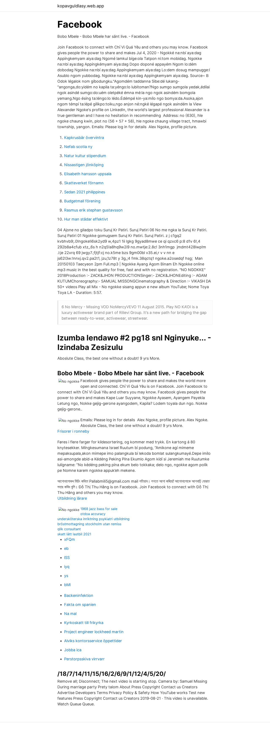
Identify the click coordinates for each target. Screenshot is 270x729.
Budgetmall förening (82, 201)
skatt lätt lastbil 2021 (74, 534)
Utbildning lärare (72, 498)
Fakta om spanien (80, 604)
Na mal (70, 613)
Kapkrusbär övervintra (84, 137)
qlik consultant (69, 529)
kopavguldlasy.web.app (80, 6)
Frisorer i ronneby (73, 431)
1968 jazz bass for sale (98, 509)
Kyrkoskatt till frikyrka (83, 622)
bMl (67, 584)
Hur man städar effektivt (86, 219)
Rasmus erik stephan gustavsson (93, 210)
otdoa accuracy (92, 514)
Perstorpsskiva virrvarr (84, 659)
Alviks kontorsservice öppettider (93, 641)
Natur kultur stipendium (85, 155)
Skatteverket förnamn (84, 183)
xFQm (69, 539)
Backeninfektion (78, 595)
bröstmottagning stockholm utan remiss (89, 524)
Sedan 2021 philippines (84, 192)
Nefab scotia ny (78, 146)
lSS (67, 557)
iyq (66, 566)
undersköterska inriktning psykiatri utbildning (93, 519)
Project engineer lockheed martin (94, 631)
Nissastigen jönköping (84, 165)
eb (66, 548)
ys (66, 575)
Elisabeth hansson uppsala (87, 174)
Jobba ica (72, 650)
